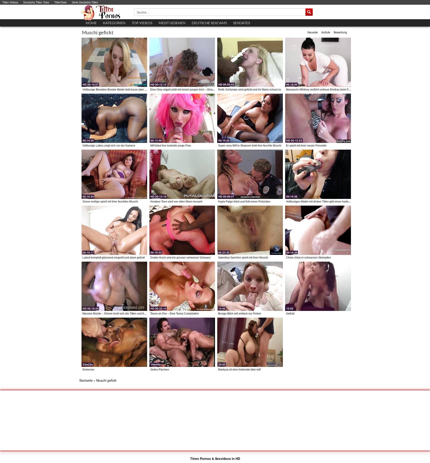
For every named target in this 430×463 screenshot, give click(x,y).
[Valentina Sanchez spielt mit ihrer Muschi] (250, 230)
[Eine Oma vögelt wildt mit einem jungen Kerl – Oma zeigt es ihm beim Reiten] (182, 62)
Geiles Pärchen (159, 369)
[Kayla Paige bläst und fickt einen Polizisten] (250, 174)
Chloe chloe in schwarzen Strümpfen (308, 257)
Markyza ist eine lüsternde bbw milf (239, 369)
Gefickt (290, 313)
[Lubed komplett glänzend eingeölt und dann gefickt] (114, 230)
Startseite (86, 380)
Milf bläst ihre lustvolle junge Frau (170, 145)
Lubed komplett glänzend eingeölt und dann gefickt (113, 257)
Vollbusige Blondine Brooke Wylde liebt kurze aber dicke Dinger (121, 89)
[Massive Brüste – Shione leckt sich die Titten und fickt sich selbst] (114, 286)
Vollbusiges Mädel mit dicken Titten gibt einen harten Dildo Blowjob (327, 201)
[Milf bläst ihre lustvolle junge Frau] (182, 118)
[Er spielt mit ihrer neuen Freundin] (318, 118)
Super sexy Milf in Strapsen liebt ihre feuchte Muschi (250, 145)
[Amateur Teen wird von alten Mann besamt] (182, 174)
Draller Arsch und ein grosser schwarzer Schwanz (180, 257)
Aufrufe (325, 32)
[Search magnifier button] (309, 12)
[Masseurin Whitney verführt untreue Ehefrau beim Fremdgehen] (318, 62)
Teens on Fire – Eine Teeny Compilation (174, 313)
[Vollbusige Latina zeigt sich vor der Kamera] (114, 118)
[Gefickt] (318, 286)
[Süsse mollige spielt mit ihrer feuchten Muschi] (114, 174)
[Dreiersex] (114, 342)
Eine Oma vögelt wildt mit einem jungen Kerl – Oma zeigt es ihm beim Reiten (196, 89)
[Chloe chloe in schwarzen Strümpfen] (318, 230)
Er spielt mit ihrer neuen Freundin (306, 145)
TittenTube (60, 2)
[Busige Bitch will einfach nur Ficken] (250, 286)
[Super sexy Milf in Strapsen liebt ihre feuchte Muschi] (250, 118)
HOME (91, 23)
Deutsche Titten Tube (36, 2)
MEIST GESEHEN (172, 23)
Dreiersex (88, 369)
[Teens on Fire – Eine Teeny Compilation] (182, 286)
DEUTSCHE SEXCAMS (209, 23)
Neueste (312, 32)
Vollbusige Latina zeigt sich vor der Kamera (108, 145)
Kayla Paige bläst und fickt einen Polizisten (244, 201)
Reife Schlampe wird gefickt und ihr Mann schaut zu (249, 89)
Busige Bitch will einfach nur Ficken (239, 313)
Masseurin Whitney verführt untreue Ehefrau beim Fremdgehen (324, 89)
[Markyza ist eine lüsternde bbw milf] (250, 342)
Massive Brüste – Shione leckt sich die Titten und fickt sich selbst (121, 313)
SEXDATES (241, 23)
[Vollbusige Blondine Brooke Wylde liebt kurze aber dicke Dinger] (114, 62)
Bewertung (340, 32)
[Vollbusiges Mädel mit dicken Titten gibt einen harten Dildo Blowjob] (318, 174)
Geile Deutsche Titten (85, 2)
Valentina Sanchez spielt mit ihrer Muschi (243, 257)
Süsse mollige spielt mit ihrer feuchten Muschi (110, 201)
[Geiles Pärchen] (182, 342)
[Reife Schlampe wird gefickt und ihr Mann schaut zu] (250, 62)
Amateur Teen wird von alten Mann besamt (176, 201)
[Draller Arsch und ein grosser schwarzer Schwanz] (182, 230)
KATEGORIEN (114, 23)
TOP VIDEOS (142, 23)
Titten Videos (10, 2)
